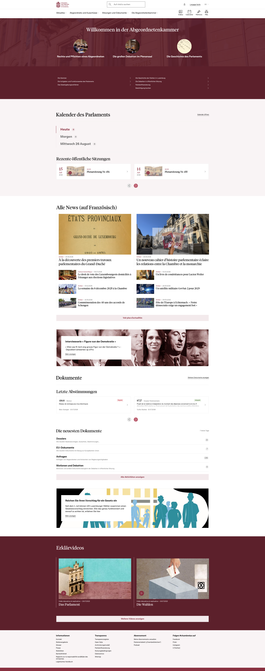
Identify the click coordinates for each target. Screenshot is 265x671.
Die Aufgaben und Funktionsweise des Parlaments (76, 81)
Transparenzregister (102, 639)
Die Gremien (62, 78)
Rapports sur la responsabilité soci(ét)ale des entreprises (72, 658)
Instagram (176, 645)
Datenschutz (99, 654)
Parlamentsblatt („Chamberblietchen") (147, 642)
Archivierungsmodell (102, 645)
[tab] (93, 129)
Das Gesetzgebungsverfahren (68, 85)
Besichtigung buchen (143, 88)
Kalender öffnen (203, 115)
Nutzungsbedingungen (103, 651)
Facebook (176, 639)
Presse (58, 648)
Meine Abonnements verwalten (145, 639)
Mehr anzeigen (70, 354)
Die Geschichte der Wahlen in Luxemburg (150, 78)
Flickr (175, 642)
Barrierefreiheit (61, 654)
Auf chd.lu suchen (122, 4)
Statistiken (60, 651)
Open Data (99, 642)
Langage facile (195, 5)
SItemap (98, 657)
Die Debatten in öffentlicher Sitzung (149, 81)
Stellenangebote (62, 642)
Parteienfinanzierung (143, 85)
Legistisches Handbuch (64, 662)
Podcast (137, 645)
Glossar (58, 645)
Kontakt (59, 639)
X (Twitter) (176, 648)
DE (206, 4)
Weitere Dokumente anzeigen (198, 378)
